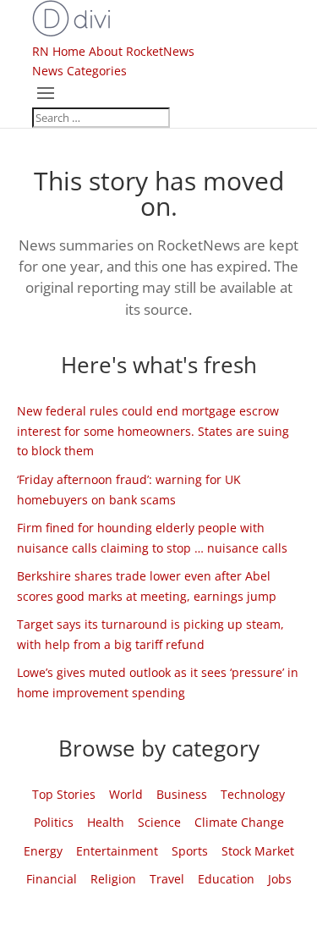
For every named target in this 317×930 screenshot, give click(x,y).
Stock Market (257, 851)
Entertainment (117, 851)
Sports (190, 851)
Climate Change (239, 822)
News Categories (79, 71)
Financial (51, 879)
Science (159, 822)
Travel (167, 879)
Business (181, 794)
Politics (54, 822)
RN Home (58, 51)
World (126, 794)
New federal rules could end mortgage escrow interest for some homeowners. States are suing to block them (153, 431)
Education (226, 879)
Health (105, 822)
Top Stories (64, 794)
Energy (43, 851)
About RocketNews (141, 51)
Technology (253, 794)
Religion (113, 879)
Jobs (280, 879)
